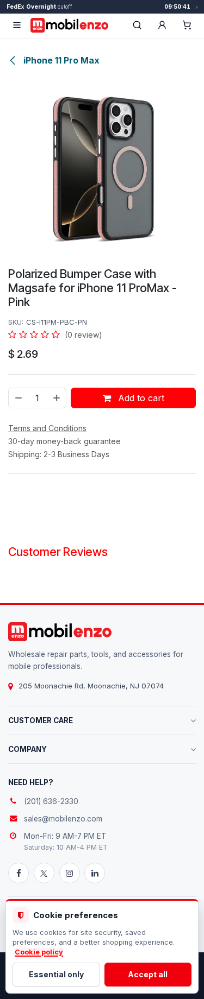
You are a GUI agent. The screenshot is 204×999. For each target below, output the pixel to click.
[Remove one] (18, 398)
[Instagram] (69, 873)
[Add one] (57, 398)
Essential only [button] (56, 974)
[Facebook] (18, 873)
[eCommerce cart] (187, 25)
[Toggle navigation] (17, 25)
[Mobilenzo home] (60, 631)
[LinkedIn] (94, 873)
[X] (44, 873)
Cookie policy (39, 952)
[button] (162, 25)
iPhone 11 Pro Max (60, 60)
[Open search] (137, 25)
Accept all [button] (148, 974)
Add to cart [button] (139, 398)
